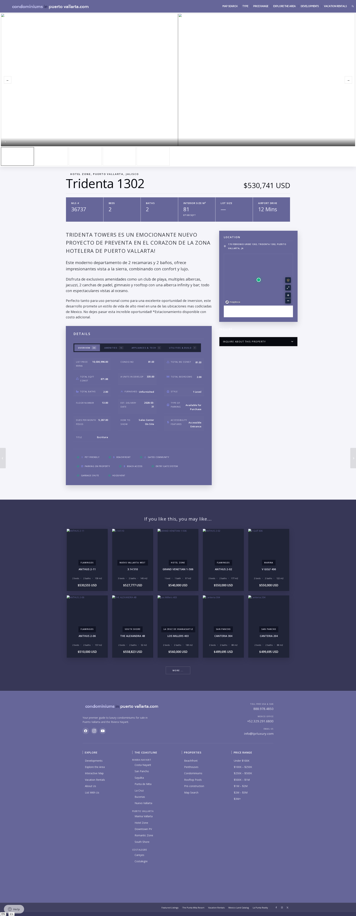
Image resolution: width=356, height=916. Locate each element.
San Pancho (142, 771)
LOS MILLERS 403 (178, 636)
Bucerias (140, 797)
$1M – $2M (241, 786)
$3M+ (237, 799)
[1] (17, 156)
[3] (51, 156)
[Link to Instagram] (282, 907)
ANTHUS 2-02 (223, 569)
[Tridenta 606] (3, 458)
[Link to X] (287, 907)
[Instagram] (94, 731)
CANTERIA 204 (269, 636)
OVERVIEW (86, 347)
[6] (119, 156)
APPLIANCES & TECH (146, 347)
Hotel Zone (141, 822)
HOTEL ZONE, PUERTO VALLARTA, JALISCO (104, 174)
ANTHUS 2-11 (87, 569)
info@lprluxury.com (258, 734)
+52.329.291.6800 (260, 721)
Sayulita (139, 777)
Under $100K (241, 760)
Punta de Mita (143, 784)
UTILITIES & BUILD (182, 347)
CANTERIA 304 (223, 636)
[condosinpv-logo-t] (50, 6)
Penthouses (191, 767)
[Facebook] (86, 731)
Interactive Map (94, 773)
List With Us (92, 792)
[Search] (352, 6)
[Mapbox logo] (233, 302)
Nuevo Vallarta (143, 803)
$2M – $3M (241, 792)
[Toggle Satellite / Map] (288, 280)
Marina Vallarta (144, 816)
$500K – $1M (242, 779)
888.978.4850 (263, 709)
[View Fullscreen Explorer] (288, 287)
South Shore (142, 842)
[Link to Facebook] (276, 907)
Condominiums (193, 773)
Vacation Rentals (95, 779)
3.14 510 (132, 569)
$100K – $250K (243, 767)
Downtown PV (143, 829)
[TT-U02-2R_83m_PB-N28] (153, 156)
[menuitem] (230, 6)
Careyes (139, 855)
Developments (94, 760)
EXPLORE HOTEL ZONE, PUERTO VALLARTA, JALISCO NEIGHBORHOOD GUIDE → (258, 311)
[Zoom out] (288, 300)
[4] (85, 156)
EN (3, 914)
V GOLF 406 (269, 569)
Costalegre (141, 861)
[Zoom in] (288, 295)
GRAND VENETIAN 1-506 (178, 569)
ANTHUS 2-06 (87, 636)
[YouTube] (103, 731)
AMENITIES (113, 347)
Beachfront (191, 760)
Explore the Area (95, 767)
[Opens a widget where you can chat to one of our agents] (14, 909)
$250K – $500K (243, 773)
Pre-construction (194, 786)
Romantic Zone (144, 835)
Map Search (191, 792)
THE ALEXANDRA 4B (132, 636)
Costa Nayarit (143, 765)
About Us (90, 786)
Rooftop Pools (193, 779)
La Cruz (139, 790)
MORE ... (178, 670)
